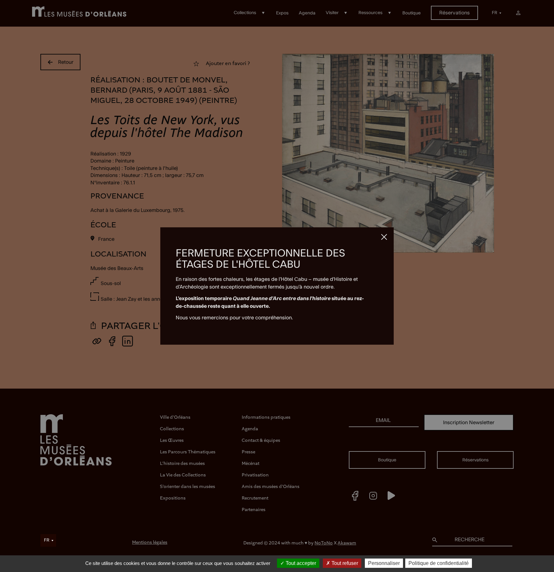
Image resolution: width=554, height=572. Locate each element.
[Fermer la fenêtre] (384, 237)
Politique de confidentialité (438, 563)
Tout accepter (300, 563)
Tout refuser (344, 563)
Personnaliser (384, 563)
